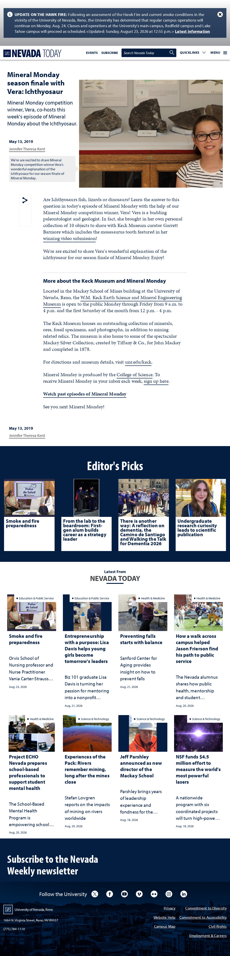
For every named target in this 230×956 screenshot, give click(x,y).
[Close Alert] (220, 14)
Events (92, 53)
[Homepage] (31, 53)
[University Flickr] (154, 894)
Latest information (192, 31)
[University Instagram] (169, 894)
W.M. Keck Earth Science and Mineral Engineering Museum (112, 300)
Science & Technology (95, 719)
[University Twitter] (94, 894)
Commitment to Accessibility (203, 918)
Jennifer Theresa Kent (27, 148)
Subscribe (109, 53)
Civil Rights (218, 927)
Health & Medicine (153, 598)
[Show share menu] (25, 201)
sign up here (156, 381)
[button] (193, 53)
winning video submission (69, 238)
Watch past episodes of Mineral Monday (84, 393)
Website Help (164, 918)
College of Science (135, 374)
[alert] (115, 23)
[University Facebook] (109, 894)
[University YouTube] (124, 894)
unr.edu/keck (138, 361)
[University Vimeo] (139, 894)
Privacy (169, 908)
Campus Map (164, 927)
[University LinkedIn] (183, 894)
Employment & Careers (208, 936)
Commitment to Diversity (206, 908)
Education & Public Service (36, 598)
